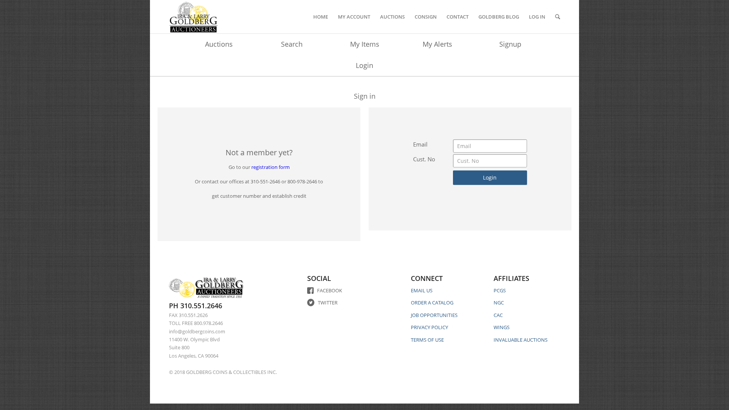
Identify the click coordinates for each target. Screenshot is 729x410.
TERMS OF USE (427, 339)
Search (292, 44)
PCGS (500, 290)
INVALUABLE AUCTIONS (521, 339)
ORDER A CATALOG (432, 302)
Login (364, 65)
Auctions (219, 44)
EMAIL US (421, 290)
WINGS (502, 327)
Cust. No (424, 159)
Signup (510, 44)
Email (420, 144)
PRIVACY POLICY (429, 327)
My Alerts (437, 44)
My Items (364, 44)
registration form (270, 167)
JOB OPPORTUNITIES (434, 315)
